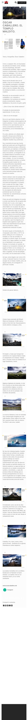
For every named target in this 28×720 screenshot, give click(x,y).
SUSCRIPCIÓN (22, 2)
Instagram (10, 589)
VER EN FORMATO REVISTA (12, 598)
